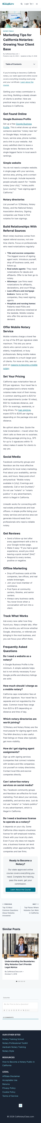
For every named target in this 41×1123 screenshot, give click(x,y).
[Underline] (9, 1010)
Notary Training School (13, 1039)
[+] (28, 1010)
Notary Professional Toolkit (15, 1043)
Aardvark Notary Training (14, 1047)
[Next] (35, 956)
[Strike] (11, 1010)
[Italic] (6, 1010)
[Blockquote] (18, 1010)
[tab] (16, 981)
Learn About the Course (20, 890)
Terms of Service (10, 1096)
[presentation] (20, 946)
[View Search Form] (21, 4)
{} (25, 1010)
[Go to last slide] (5, 956)
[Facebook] (20, 1105)
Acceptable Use (9, 1080)
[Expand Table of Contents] (34, 64)
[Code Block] (21, 1010)
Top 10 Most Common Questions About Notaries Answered (10, 910)
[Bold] (4, 1010)
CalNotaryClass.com (11, 54)
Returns (6, 1084)
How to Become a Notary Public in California (18, 1064)
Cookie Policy (8, 1092)
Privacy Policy (9, 1088)
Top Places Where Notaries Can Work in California (31, 908)
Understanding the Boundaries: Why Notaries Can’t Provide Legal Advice (20, 964)
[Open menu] (37, 3)
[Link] (23, 1010)
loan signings (24, 410)
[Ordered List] (14, 1010)
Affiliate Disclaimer (11, 1076)
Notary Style (8, 1051)
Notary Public (8, 31)
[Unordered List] (16, 1010)
